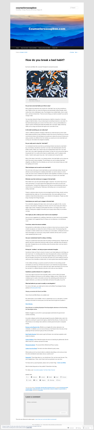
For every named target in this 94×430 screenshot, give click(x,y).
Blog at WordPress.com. (37, 425)
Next (76, 52)
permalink (41, 390)
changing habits (29, 389)
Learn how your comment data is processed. (46, 419)
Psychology (37, 387)
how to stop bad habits (45, 389)
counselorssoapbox (26, 7)
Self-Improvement (51, 387)
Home (17, 48)
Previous (71, 52)
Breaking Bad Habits (36, 287)
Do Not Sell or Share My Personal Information (52, 425)
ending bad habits (36, 389)
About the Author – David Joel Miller (28, 48)
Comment (63, 412)
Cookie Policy (29, 427)
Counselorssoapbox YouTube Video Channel (44, 370)
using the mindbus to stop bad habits (57, 389)
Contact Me (54, 48)
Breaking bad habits (64, 387)
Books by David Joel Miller (44, 48)
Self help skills (44, 387)
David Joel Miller (29, 390)
